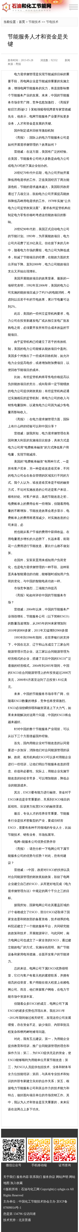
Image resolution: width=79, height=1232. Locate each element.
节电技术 (52, 22)
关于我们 (9, 1177)
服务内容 (22, 1177)
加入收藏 (16, 1183)
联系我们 (36, 1177)
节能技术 (35, 22)
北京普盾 (25, 1220)
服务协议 (49, 1177)
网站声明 (62, 1177)
